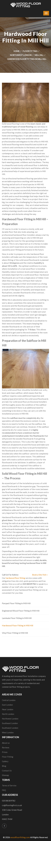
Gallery (5, 761)
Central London (8, 700)
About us (6, 743)
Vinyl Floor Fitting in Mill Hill (15, 633)
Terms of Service (9, 785)
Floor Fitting (30, 51)
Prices (4, 752)
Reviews (5, 747)
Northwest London (21, 55)
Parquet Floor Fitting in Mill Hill (16, 603)
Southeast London (10, 723)
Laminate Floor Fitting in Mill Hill (17, 618)
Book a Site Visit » (40, 575)
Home (17, 51)
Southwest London (10, 728)
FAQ (4, 790)
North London (8, 714)
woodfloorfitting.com (20, 837)
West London (8, 732)
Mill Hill (39, 55)
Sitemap (5, 775)
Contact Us (7, 770)
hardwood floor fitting (15, 578)
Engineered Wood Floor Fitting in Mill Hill (20, 610)
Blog (4, 766)
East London (7, 705)
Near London (7, 709)
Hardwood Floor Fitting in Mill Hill (17, 625)
